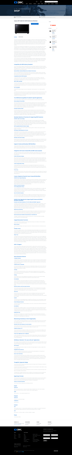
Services (34, 3)
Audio (24, 434)
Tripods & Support (35, 441)
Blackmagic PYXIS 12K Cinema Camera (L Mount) (54, 42)
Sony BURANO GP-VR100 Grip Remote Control (54, 37)
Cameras (25, 436)
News (42, 3)
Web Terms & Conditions (29, 450)
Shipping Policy (16, 446)
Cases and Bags (35, 436)
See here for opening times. (17, 424)
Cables (25, 435)
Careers (45, 3)
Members (56, 3)
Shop (26, 3)
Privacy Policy (25, 450)
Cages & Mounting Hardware (36, 435)
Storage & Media (26, 441)
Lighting (25, 438)
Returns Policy (25, 446)
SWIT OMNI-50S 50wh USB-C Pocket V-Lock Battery (54, 31)
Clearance (25, 437)
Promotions (25, 440)
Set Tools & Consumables (36, 440)
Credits (39, 3)
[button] (37, 1)
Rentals (30, 3)
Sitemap (33, 450)
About (49, 3)
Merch (33, 438)
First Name (45, 433)
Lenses (34, 437)
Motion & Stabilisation (26, 439)
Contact (52, 3)
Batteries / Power (35, 434)
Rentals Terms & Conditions (26, 445)
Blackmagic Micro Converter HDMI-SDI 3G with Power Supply (54, 47)
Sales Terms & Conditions (17, 445)
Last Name (52, 433)
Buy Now (53, 44)
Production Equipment (36, 439)
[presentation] (56, 28)
